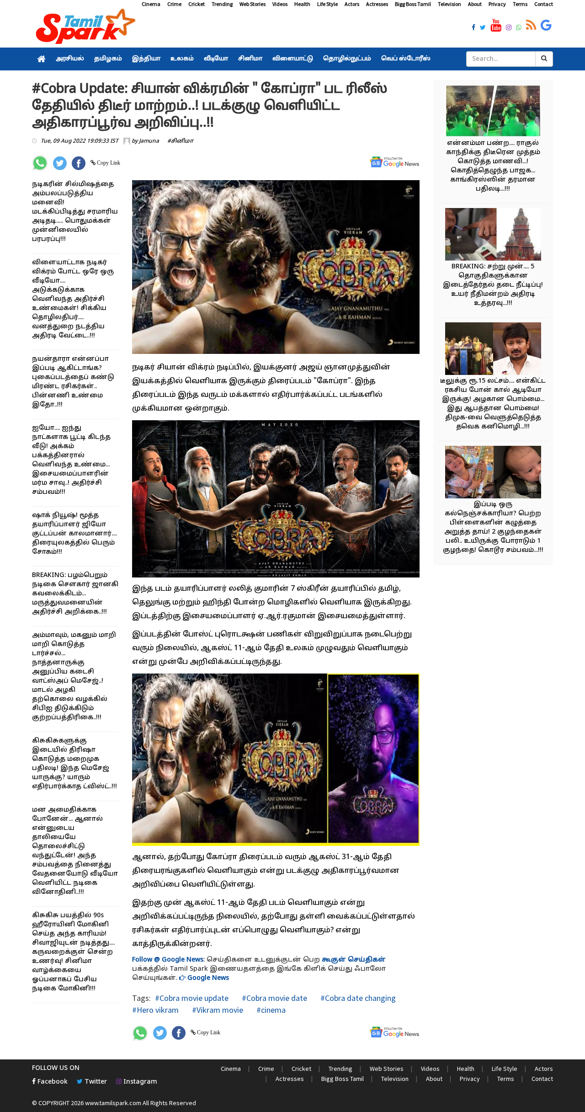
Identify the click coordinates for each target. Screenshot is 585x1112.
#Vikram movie (216, 1010)
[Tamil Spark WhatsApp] (518, 28)
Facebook (52, 1082)
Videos (279, 3)
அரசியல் (70, 59)
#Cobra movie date (273, 998)
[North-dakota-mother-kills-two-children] (493, 473)
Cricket (196, 3)
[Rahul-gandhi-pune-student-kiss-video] (493, 112)
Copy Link (108, 163)
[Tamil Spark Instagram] (508, 28)
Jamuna (149, 141)
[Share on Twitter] (60, 163)
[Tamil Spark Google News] (546, 25)
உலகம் (182, 59)
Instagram (139, 1082)
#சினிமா (180, 141)
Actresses (377, 3)
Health (302, 3)
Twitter (95, 1082)
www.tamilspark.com (113, 1103)
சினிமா (250, 59)
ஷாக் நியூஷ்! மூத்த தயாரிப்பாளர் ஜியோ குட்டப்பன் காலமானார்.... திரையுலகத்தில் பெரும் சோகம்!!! (74, 534)
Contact (543, 3)
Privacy (497, 3)
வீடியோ (216, 59)
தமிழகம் (108, 59)
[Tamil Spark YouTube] (495, 25)
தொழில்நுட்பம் (347, 59)
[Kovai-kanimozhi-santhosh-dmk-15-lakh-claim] (493, 350)
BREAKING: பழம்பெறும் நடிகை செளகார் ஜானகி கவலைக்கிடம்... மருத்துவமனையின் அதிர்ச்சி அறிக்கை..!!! (75, 594)
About (475, 3)
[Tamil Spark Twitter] (483, 28)
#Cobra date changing (357, 998)
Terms (520, 3)
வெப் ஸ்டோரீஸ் (406, 59)
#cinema (270, 1010)
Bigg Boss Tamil (413, 3)
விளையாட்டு (292, 59)
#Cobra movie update (192, 998)
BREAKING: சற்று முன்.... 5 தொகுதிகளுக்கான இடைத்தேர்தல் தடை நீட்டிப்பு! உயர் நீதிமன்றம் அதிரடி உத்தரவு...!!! (493, 285)
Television (449, 3)
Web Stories (252, 3)
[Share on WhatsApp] (40, 163)
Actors (352, 3)
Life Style (327, 3)
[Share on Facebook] (78, 163)
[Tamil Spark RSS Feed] (531, 25)
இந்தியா (146, 59)
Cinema (151, 3)
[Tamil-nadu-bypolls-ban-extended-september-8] (493, 236)
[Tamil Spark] (84, 28)
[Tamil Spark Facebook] (473, 28)
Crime (174, 3)
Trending (222, 3)
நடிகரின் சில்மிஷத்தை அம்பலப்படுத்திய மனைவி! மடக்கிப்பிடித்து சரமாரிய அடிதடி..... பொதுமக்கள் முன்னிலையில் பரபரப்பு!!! (75, 212)
